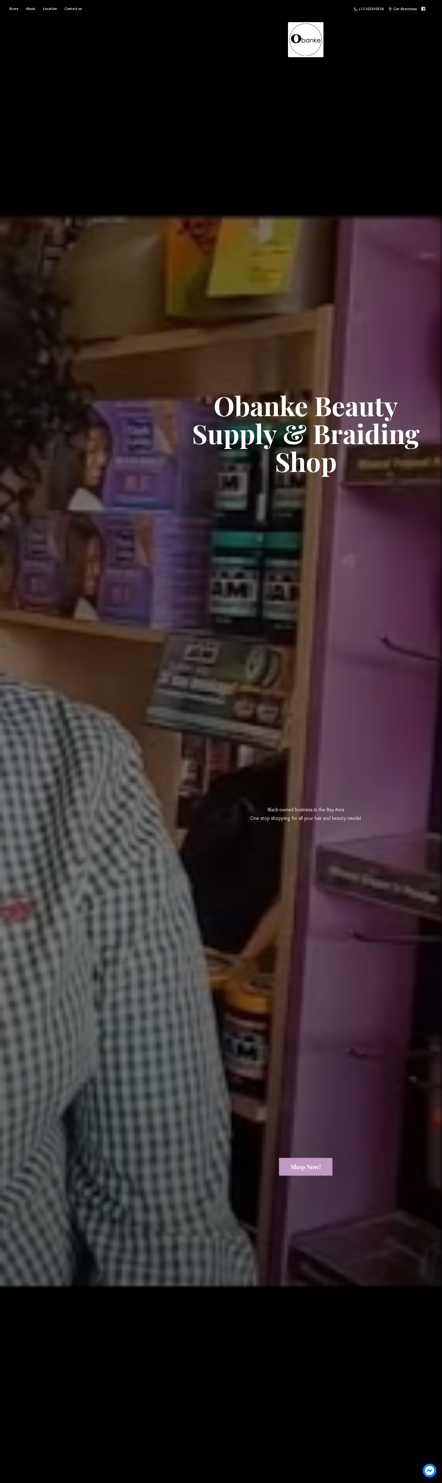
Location (50, 8)
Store (13, 8)
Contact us (73, 8)
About (30, 8)
